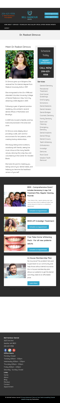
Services (15, 24)
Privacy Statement (26, 397)
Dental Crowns (45, 139)
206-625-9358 (8, 13)
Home (5, 24)
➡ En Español (8, 17)
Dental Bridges (45, 112)
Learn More (33, 283)
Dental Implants (45, 133)
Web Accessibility (45, 397)
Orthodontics (44, 145)
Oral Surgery (44, 100)
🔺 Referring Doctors (8, 15)
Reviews (48, 24)
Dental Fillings (45, 136)
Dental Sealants (45, 106)
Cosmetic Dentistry (47, 115)
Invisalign (43, 148)
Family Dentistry (46, 119)
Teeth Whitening (46, 142)
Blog (5, 380)
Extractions (44, 103)
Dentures (43, 152)
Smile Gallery (32, 24)
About (10, 24)
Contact (6, 28)
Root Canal (44, 155)
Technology (23, 24)
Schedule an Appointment (38, 211)
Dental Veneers (45, 109)
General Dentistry (46, 86)
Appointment (8, 387)
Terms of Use (36, 397)
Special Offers (40, 24)
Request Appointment (46, 62)
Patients (53, 24)
